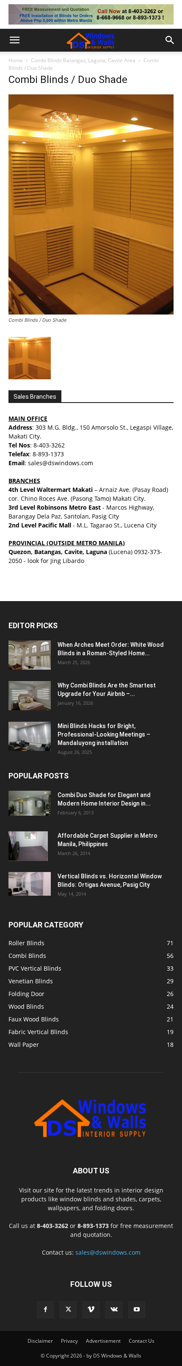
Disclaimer (40, 1340)
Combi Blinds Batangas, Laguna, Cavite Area (83, 60)
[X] (68, 1309)
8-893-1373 (48, 454)
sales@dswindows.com (108, 1252)
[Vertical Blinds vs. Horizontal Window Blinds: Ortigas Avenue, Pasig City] (29, 884)
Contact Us (141, 1340)
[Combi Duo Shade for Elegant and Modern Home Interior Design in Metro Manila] (29, 803)
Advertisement (103, 1340)
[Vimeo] (91, 1309)
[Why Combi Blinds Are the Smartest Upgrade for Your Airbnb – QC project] (29, 695)
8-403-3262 (49, 445)
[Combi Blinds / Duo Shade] (91, 312)
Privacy (69, 1340)
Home (15, 60)
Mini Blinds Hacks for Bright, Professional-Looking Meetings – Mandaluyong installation (104, 734)
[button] (14, 40)
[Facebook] (45, 1309)
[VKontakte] (113, 1309)
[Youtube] (136, 1309)
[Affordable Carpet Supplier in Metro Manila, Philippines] (28, 846)
